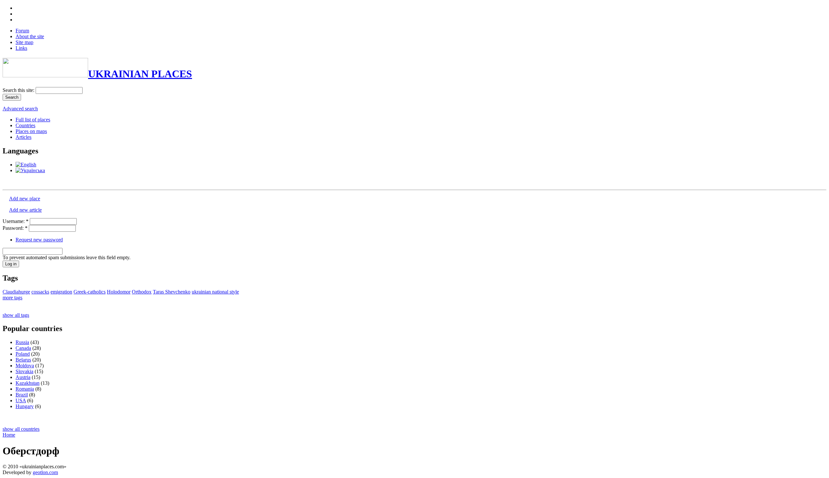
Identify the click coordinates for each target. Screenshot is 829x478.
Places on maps (31, 131)
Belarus (23, 359)
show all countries (21, 429)
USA (21, 400)
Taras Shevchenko (171, 292)
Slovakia (24, 371)
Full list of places (33, 119)
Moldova (25, 365)
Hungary (25, 406)
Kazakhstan (28, 383)
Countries (25, 125)
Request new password (39, 239)
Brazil (22, 394)
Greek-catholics (90, 292)
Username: (15, 221)
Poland (23, 354)
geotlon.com (45, 472)
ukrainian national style (215, 292)
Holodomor (119, 292)
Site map (24, 42)
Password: (15, 228)
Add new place (24, 198)
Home (9, 435)
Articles (23, 137)
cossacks (40, 292)
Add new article (25, 210)
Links (21, 48)
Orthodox (142, 292)
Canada (23, 348)
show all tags (16, 315)
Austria (23, 377)
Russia (22, 342)
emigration (61, 292)
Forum (22, 30)
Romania (25, 389)
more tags (12, 297)
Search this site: (19, 90)
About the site (30, 36)
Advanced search (20, 108)
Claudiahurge (16, 292)
